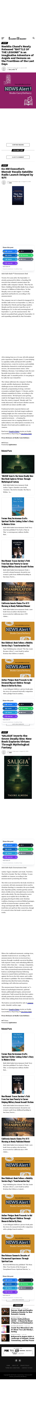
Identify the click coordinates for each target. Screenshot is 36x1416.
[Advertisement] (18, 18)
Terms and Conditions (12, 1368)
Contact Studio (27, 1368)
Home (8, 1365)
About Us (15, 1365)
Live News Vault (26, 434)
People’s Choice (14, 431)
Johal (10, 183)
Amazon (30, 1003)
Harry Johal (12, 69)
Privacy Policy (24, 1365)
